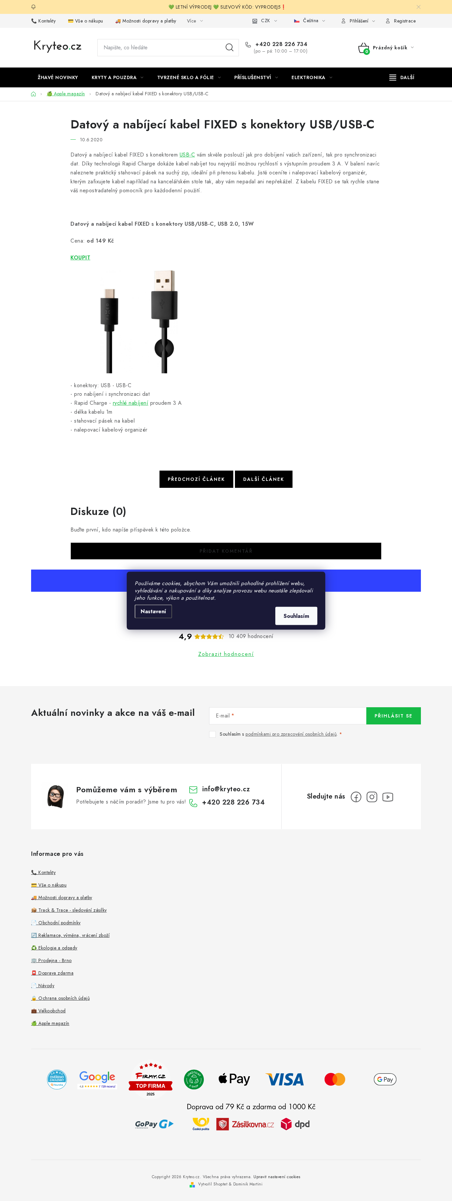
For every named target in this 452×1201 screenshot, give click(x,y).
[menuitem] (58, 77)
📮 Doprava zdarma (52, 973)
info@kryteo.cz (226, 789)
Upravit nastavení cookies (276, 1177)
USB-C (187, 155)
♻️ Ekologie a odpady (54, 948)
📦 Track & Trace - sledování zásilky (69, 910)
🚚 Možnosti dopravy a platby (145, 21)
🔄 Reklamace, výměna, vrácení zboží (70, 935)
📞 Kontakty (43, 21)
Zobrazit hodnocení (226, 654)
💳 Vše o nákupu (85, 21)
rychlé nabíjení (131, 403)
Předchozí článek (196, 479)
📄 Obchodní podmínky (56, 922)
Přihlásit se (394, 716)
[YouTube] (388, 797)
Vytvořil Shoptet (212, 1184)
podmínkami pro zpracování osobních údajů (291, 734)
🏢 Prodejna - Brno (51, 960)
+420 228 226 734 (280, 44)
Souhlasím (296, 616)
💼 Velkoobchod (48, 1010)
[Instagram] (372, 797)
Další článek (263, 479)
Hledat (229, 47)
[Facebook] (356, 797)
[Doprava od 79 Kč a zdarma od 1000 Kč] (251, 1124)
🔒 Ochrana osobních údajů (60, 998)
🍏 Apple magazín (50, 1023)
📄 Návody (42, 985)
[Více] (402, 77)
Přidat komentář (226, 551)
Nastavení (153, 611)
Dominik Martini (248, 1184)
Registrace (405, 21)
